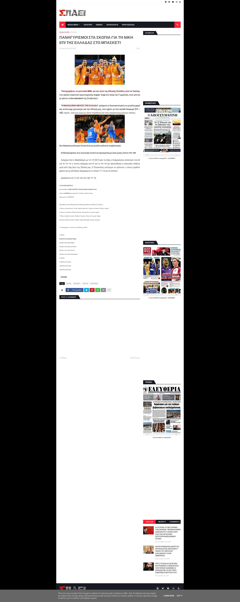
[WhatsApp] (97, 290)
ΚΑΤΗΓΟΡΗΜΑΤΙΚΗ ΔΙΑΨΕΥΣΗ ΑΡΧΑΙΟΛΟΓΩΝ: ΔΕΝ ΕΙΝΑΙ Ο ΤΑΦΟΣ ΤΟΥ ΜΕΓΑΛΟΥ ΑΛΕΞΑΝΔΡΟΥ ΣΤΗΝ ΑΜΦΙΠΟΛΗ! (167, 551)
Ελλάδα (74, 32)
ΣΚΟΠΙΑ (85, 284)
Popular (149, 522)
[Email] (103, 290)
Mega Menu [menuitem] (73, 24)
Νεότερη (63, 358)
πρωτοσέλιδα (154, 158)
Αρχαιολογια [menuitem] (112, 24)
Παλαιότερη (134, 358)
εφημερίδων (163, 158)
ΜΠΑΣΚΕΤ (77, 284)
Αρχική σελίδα (64, 32)
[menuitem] (62, 25)
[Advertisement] (135, 12)
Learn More (169, 596)
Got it (179, 596)
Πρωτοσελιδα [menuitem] (128, 24)
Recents (162, 522)
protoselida (171, 158)
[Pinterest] (92, 290)
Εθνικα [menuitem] (99, 24)
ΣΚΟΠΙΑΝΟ (94, 284)
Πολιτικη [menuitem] (88, 24)
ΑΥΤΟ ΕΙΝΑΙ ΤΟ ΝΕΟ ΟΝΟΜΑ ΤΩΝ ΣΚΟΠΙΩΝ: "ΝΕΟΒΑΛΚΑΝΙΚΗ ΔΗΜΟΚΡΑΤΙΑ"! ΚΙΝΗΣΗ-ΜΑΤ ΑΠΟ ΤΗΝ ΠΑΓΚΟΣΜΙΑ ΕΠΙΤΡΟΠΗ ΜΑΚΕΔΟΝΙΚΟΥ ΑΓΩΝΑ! (168, 533)
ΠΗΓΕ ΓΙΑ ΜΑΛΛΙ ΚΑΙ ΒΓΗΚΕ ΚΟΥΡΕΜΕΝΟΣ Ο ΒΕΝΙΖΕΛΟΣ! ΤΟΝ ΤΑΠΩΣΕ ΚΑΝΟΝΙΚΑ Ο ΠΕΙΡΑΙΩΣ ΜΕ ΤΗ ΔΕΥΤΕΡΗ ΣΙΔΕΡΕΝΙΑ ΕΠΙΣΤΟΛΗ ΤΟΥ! (167, 568)
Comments (174, 522)
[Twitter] (86, 290)
